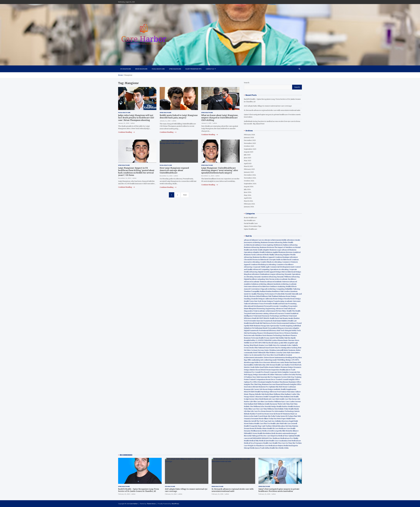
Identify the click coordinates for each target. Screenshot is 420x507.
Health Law (292, 321)
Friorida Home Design (292, 299)
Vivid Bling (281, 360)
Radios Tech (289, 365)
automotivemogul (290, 433)
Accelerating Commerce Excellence (279, 264)
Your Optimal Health (292, 436)
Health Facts (274, 318)
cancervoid (248, 438)
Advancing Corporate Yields (254, 267)
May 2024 (247, 195)
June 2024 (247, 192)
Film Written (270, 353)
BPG (260, 343)
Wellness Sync (279, 402)
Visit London (285, 291)
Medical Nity (254, 441)
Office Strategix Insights (262, 382)
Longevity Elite (279, 431)
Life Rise (247, 411)
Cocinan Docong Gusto (260, 350)
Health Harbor (282, 406)
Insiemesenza (280, 357)
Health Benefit (249, 323)
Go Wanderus (259, 446)
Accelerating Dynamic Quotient (256, 277)
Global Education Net (280, 426)
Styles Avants (269, 367)
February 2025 (249, 169)
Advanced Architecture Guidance (264, 286)
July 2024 (247, 189)
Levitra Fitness (277, 340)
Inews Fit (284, 416)
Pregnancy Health (261, 443)
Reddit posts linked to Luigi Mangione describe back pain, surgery (179, 116)
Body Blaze (269, 394)
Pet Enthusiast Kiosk (259, 328)
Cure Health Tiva (275, 443)
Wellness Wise (279, 394)
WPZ (256, 343)
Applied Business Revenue (283, 252)
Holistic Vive (248, 406)
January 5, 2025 (206, 123)
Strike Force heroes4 (262, 362)
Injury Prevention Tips (193, 69)
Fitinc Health (287, 311)
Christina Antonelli (276, 350)
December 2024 (250, 175)
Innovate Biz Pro (266, 377)
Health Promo (264, 338)
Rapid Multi (293, 421)
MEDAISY (265, 438)
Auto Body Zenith (255, 250)
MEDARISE (257, 438)
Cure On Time (287, 443)
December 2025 (250, 140)
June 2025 (247, 158)
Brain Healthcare (141, 69)
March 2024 (248, 201)
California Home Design (274, 299)
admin (133, 123)
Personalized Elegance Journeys (279, 328)
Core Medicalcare (271, 446)
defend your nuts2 (277, 362)
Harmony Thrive (276, 404)
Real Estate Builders (280, 321)
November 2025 (250, 143)
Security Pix (293, 375)
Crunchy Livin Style (283, 353)
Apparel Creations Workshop (255, 264)
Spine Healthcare (175, 69)
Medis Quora (255, 448)
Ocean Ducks (249, 348)
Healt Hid (258, 323)
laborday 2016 (264, 365)
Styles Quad (259, 367)
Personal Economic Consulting (276, 306)
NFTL (297, 360)
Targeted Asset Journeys (253, 313)
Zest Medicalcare (294, 441)
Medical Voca (249, 443)
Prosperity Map (255, 426)
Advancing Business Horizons (262, 247)
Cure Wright (248, 446)
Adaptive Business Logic (272, 250)
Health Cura (273, 441)
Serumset (254, 419)
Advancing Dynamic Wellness (279, 277)
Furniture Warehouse (280, 382)
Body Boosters (277, 433)
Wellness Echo (259, 406)
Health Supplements (288, 389)
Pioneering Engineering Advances (269, 309)
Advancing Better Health (283, 242)
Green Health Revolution (261, 433)
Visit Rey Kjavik (290, 338)
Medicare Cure (284, 428)
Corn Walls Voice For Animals (275, 345)
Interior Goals (249, 367)
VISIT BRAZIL (264, 318)
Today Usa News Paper (277, 419)
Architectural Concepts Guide (269, 260)
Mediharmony (256, 431)
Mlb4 (249, 360)
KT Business (285, 414)
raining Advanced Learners (273, 313)
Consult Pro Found (262, 372)
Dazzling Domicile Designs (254, 299)
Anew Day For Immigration (280, 348)
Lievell (253, 421)
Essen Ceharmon (256, 397)
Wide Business (255, 326)
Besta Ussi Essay (291, 362)
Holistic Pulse (283, 409)
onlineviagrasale (270, 360)
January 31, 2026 (123, 123)
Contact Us (210, 69)
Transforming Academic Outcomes (286, 301)
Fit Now (279, 311)
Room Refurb (261, 370)
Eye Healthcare (125, 69)
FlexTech (297, 365)
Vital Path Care (285, 423)
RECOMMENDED (126, 455)
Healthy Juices (285, 370)
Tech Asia (254, 338)
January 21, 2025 (165, 121)
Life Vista (286, 404)
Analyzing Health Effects (287, 286)
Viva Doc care (265, 436)
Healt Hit (255, 318)
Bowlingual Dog (291, 357)
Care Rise (260, 402)
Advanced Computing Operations (265, 269)
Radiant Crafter (291, 394)
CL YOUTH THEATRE (263, 340)
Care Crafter (290, 402)
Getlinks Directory (282, 421)
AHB (299, 362)
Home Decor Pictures (282, 333)
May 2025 (247, 161)
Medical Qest (264, 441)
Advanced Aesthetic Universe (278, 282)
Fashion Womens (280, 367)
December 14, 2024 (124, 178)
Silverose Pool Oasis (277, 392)
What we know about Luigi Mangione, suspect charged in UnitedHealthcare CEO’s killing (219, 117)
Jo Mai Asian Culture (293, 392)
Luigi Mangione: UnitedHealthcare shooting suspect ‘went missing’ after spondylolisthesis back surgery (219, 170)
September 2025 (250, 149)
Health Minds (294, 409)
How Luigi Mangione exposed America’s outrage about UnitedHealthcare (174, 170)
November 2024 (250, 178)
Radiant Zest (289, 397)
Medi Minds (263, 399)
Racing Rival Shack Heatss (254, 345)
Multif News (290, 419)
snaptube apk (293, 343)
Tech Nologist (285, 330)
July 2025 (247, 155)
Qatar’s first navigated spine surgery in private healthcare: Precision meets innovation (278, 490)
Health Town (249, 301)
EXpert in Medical (277, 436)
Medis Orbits (284, 448)
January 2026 (249, 137)
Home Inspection (272, 370)
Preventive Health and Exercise (276, 304)
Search (246, 83)
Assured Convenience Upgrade (256, 289)
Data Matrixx (293, 426)
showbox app (249, 362)
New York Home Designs (263, 301)
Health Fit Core (272, 428)
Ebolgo (288, 360)
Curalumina (283, 441)
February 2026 (249, 135)
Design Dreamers (294, 367)
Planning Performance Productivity (271, 294)
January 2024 (249, 207)
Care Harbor (269, 402)
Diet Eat (247, 333)
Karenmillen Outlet (251, 365)
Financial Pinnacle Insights (286, 384)
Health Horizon (294, 406)
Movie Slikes (263, 419)
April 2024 (248, 198)
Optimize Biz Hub (275, 387)
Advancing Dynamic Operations (288, 274)
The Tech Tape (262, 421)
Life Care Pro (256, 411)
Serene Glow (254, 399)
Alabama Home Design (287, 296)
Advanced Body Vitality (265, 255)
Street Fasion (249, 423)
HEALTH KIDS (249, 392)
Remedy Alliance (292, 431)
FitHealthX (248, 433)
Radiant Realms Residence (270, 291)
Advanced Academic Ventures (255, 282)
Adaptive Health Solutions (262, 252)
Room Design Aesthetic (271, 389)
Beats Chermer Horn (291, 340)
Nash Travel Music (261, 416)
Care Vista (263, 409)
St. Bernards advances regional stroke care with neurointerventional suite (272, 110)
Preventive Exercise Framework (260, 321)
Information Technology (284, 411)
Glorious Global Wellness (258, 296)
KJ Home (277, 414)
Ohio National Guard (262, 348)
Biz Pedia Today (274, 416)
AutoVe (272, 338)
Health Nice (274, 448)
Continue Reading (125, 132)
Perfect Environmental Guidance (283, 323)
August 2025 (248, 152)
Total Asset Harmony (261, 316)
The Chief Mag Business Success (262, 384)
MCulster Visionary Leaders (278, 375)
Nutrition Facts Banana (264, 335)
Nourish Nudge (270, 406)
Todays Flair (292, 416)
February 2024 (249, 204)
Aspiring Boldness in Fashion (278, 245)
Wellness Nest (272, 409)
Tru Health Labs (273, 423)
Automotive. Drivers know (264, 357)
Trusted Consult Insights (285, 379)
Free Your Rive (268, 355)
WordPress (175, 504)
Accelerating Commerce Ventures (285, 262)
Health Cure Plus (260, 423)
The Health (296, 311)
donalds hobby (249, 340)
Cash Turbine (266, 426)
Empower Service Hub (282, 377)
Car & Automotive (255, 355)
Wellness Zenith (263, 404)
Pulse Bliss (248, 409)
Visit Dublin (279, 338)
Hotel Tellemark (259, 353)
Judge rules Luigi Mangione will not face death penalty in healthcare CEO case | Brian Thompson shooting (136, 117)
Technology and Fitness (279, 316)
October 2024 (249, 181)
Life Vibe (253, 402)
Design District (249, 370)
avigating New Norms (266, 279)
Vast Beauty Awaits (286, 318)
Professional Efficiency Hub (269, 330)
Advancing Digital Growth (259, 272)
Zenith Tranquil (269, 397)
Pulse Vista (279, 397)
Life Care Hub (273, 399)
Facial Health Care (158, 69)
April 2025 (248, 163)
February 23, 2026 (171, 494)
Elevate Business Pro (261, 387)
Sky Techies (297, 443)
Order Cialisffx (292, 345)
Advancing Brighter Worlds (285, 255)
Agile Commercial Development (278, 267)
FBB (263, 343)
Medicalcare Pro (286, 438)
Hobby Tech (296, 330)
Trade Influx (265, 448)
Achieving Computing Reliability (280, 289)
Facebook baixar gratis (274, 343)
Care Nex (255, 409)
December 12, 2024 (207, 176)
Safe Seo (271, 421)
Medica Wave (262, 428)
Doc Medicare (274, 438)
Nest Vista (293, 404)
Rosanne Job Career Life (253, 389)
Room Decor (270, 379)
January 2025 (249, 172)
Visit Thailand (273, 296)
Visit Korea (267, 323)
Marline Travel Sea (257, 414)
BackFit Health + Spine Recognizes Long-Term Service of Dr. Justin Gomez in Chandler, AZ (138, 490)
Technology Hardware (281, 335)
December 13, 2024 (166, 176)
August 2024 (248, 187)
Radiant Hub (252, 404)
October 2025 (249, 146)
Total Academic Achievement (264, 311)
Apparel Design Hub (277, 272)
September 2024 (250, 184)
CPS (293, 360)
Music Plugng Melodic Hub (254, 394)
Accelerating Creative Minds (261, 262)
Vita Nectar (293, 399)
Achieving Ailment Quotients (270, 284)
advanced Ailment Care (253, 240)
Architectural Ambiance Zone (255, 245)
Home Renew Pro (268, 411)
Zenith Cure (283, 399)
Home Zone (268, 414)
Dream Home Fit (250, 428)
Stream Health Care (277, 365)
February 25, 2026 (124, 494)
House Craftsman (289, 387)
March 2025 (248, 166)
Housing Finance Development (262, 333)
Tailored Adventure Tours (254, 304)
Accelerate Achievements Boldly (274, 240)
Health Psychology (262, 392)
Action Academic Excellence (285, 279)
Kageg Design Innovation (257, 375)
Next (185, 195)
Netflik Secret (249, 343)
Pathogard (256, 436)
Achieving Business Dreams (263, 242)
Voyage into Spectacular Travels (273, 326)
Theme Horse (151, 504)
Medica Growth (268, 431)
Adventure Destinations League (263, 274)
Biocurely (247, 436)
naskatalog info (258, 360)
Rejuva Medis (283, 446)
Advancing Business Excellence (256, 257)
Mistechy (247, 421)
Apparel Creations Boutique (278, 257)
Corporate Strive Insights (279, 372)
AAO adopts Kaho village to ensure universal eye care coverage (268, 106)
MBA (285, 343)
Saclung (294, 348)
